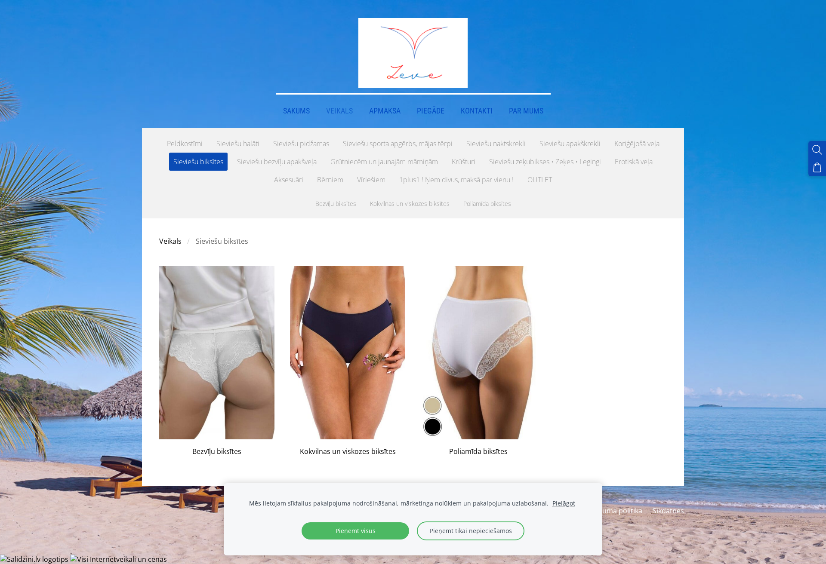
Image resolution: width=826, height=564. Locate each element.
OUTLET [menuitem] (539, 179)
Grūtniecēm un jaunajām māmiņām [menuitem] (384, 161)
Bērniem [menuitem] (330, 179)
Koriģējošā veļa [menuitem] (637, 143)
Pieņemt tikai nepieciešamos (471, 531)
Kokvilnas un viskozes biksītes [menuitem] (410, 203)
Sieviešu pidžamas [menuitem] (301, 143)
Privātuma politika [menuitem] (612, 510)
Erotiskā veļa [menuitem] (634, 161)
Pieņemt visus (356, 531)
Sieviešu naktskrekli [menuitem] (496, 143)
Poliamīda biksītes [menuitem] (487, 203)
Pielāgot (563, 503)
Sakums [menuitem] (296, 111)
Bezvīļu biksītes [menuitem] (335, 203)
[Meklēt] (817, 150)
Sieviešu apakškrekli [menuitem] (570, 143)
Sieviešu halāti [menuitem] (237, 143)
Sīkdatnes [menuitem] (668, 510)
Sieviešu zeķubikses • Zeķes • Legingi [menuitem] (545, 161)
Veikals (170, 241)
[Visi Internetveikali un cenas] (118, 559)
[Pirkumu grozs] (817, 167)
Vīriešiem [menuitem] (371, 179)
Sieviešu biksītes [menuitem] (198, 161)
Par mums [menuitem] (526, 111)
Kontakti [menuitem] (477, 111)
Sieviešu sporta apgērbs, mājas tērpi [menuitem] (398, 143)
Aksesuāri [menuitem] (288, 179)
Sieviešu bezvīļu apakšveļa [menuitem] (277, 161)
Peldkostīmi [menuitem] (185, 143)
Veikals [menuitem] (339, 111)
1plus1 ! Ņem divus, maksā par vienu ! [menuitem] (456, 179)
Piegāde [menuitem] (430, 111)
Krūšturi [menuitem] (463, 161)
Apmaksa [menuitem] (385, 111)
